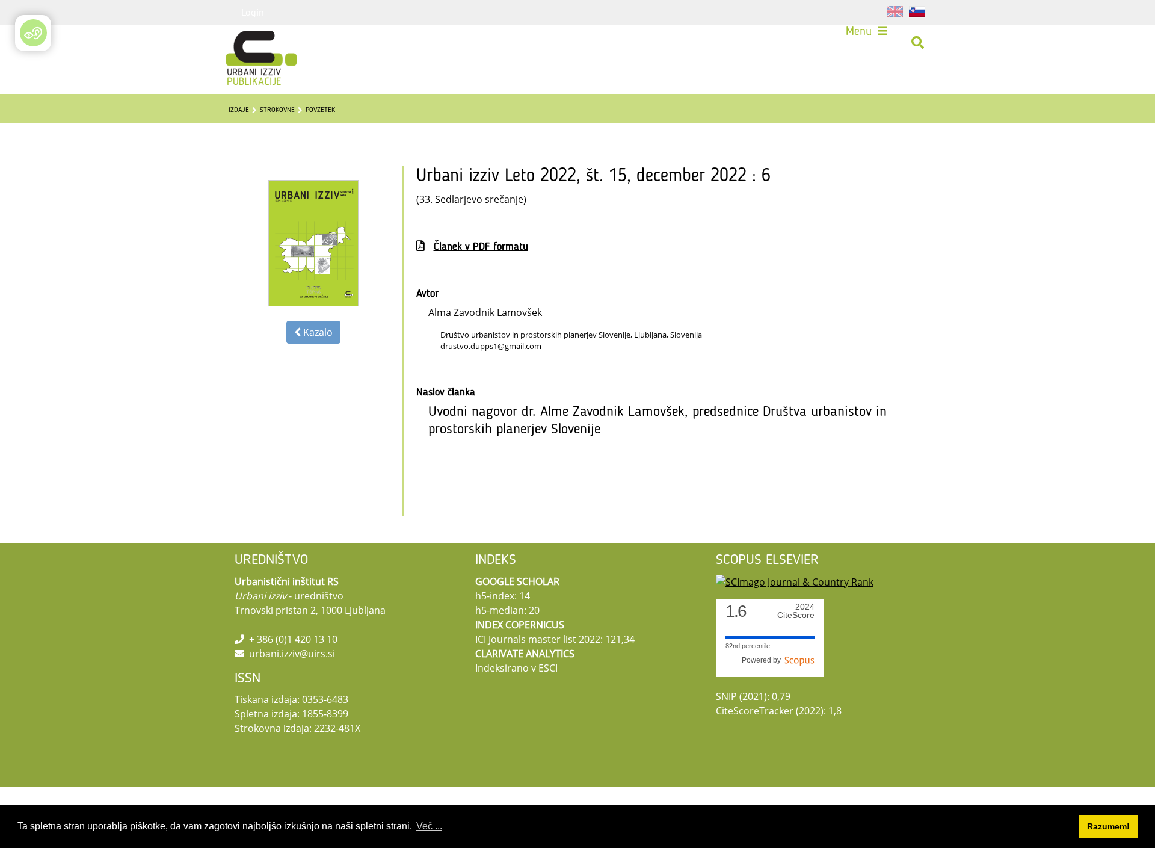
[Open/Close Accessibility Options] (33, 32)
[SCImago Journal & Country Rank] (794, 581)
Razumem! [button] (1108, 826)
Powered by (763, 660)
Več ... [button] (429, 826)
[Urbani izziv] (245, 43)
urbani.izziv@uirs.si (292, 653)
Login (252, 12)
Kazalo (317, 332)
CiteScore (796, 611)
